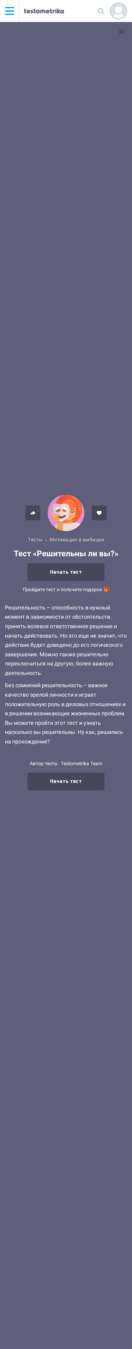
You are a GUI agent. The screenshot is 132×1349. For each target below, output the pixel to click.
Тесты (35, 540)
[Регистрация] (118, 11)
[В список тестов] (121, 31)
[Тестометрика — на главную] (44, 11)
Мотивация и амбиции (77, 540)
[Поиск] (100, 11)
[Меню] (9, 11)
